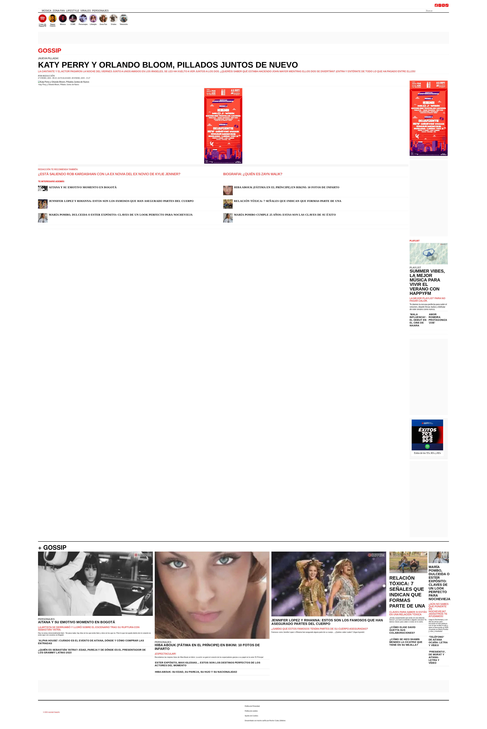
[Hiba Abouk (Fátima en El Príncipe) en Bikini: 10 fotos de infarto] (228, 190)
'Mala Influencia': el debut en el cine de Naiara (418, 320)
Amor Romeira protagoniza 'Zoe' (438, 318)
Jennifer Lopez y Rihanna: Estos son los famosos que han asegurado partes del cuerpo (121, 201)
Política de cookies (251, 711)
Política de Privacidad (252, 706)
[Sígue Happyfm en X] (443, 6)
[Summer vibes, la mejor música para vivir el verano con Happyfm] (429, 253)
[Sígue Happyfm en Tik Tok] (446, 6)
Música (46, 10)
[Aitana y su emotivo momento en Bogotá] (43, 188)
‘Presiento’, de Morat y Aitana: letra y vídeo (437, 657)
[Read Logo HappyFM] (52, 5)
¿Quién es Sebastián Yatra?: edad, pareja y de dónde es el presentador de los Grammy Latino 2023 (92, 651)
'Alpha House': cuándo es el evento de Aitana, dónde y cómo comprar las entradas (91, 642)
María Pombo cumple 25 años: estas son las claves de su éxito (285, 214)
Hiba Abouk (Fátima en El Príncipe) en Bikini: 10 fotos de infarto (286, 187)
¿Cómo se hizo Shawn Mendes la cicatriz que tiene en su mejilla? (405, 642)
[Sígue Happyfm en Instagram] (439, 6)
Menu (39, 11)
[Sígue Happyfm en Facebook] (436, 6)
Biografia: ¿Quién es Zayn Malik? (252, 174)
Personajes (100, 10)
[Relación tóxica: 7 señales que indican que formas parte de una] (228, 204)
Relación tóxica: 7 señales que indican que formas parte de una (287, 201)
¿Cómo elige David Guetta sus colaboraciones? (402, 630)
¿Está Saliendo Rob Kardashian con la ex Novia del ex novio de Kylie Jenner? (109, 174)
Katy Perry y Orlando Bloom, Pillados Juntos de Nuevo (168, 64)
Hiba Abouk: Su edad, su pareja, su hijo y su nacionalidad (196, 672)
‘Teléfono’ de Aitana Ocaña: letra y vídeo (438, 641)
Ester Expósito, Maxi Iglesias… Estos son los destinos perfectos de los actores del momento (207, 664)
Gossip (49, 51)
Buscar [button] (447, 11)
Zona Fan (59, 10)
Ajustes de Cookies (251, 716)
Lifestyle (72, 10)
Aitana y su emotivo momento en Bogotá (83, 187)
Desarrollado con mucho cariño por (265, 721)
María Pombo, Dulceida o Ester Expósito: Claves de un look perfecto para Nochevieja (121, 214)
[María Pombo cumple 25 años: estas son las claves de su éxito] (228, 218)
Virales (85, 10)
